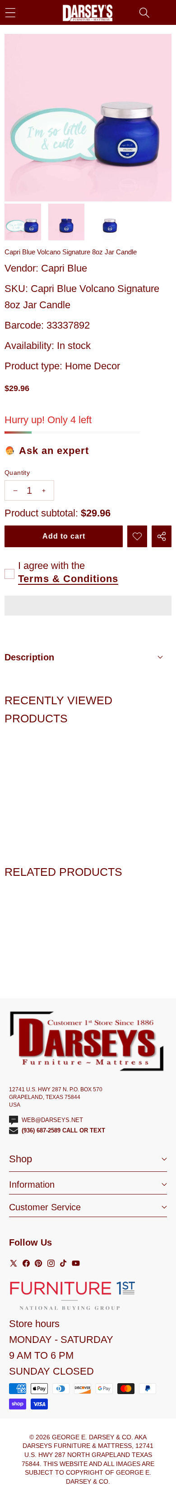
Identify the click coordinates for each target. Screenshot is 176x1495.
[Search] (144, 12)
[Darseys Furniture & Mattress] (87, 13)
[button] (88, 607)
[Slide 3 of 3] (110, 222)
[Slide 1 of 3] (23, 222)
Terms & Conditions (68, 578)
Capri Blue (64, 268)
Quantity (17, 472)
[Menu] (10, 12)
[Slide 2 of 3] (66, 222)
